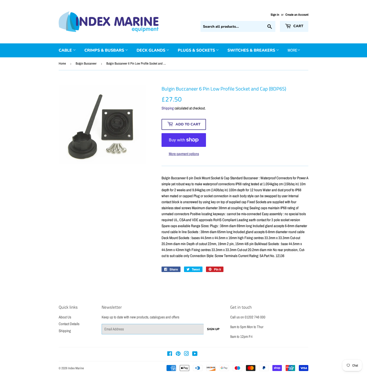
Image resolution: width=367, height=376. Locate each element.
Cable (66, 50)
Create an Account (296, 14)
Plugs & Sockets (197, 50)
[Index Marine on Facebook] (169, 354)
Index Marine (76, 368)
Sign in (275, 14)
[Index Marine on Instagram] (186, 354)
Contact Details (69, 323)
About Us (65, 317)
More (292, 50)
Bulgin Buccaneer (86, 63)
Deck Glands (151, 50)
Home (62, 63)
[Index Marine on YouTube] (194, 354)
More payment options (184, 153)
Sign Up (213, 329)
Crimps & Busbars (104, 50)
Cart (297, 26)
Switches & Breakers (251, 50)
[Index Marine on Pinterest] (178, 354)
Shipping (168, 108)
